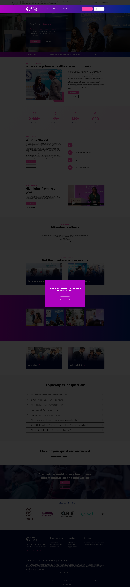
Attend (88, 9)
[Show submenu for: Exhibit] (57, 8)
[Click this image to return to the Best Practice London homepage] (32, 9)
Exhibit (100, 9)
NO (67, 298)
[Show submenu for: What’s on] (51, 8)
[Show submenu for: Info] (74, 8)
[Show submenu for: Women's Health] (69, 8)
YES (63, 298)
